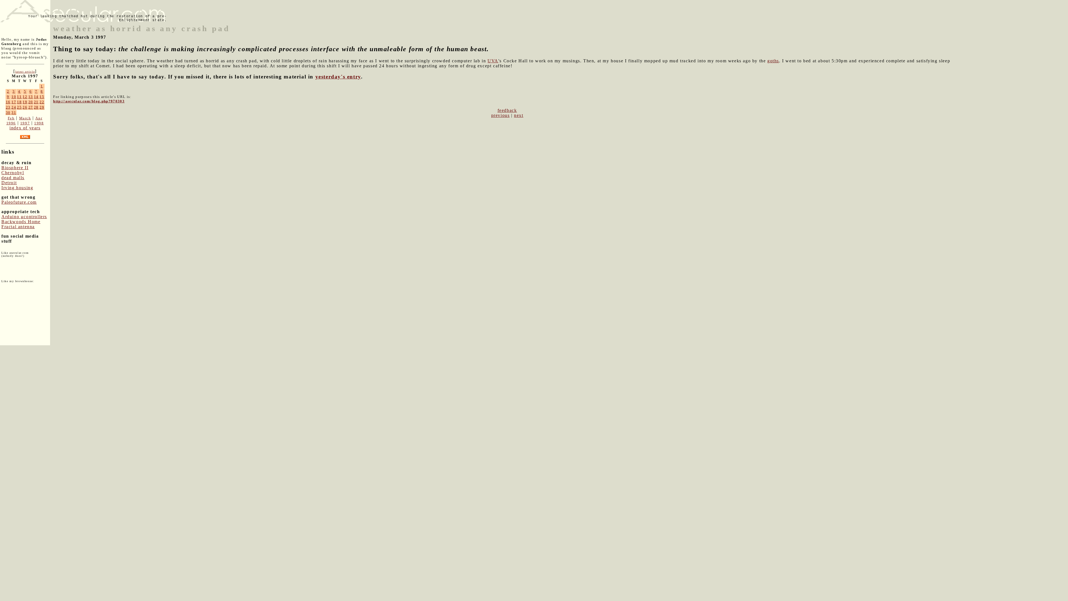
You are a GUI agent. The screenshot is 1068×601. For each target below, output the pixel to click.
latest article (25, 71)
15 (41, 97)
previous (500, 115)
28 (36, 107)
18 (19, 102)
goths (773, 60)
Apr (38, 118)
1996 (11, 123)
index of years (24, 127)
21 (36, 102)
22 (41, 102)
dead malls (12, 177)
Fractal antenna (18, 226)
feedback (507, 110)
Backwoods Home (20, 221)
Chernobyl (12, 172)
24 (13, 107)
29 (41, 107)
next (518, 115)
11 (19, 97)
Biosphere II (14, 167)
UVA (493, 60)
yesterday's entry (338, 77)
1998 (39, 123)
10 (13, 97)
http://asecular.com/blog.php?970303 (89, 101)
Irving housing (17, 187)
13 (30, 97)
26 (25, 107)
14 (36, 97)
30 (8, 112)
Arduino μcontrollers (24, 216)
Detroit (9, 182)
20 (30, 102)
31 (13, 112)
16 (8, 102)
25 (19, 107)
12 (25, 97)
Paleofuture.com (19, 202)
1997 (25, 123)
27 (30, 107)
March (25, 118)
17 (13, 102)
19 (25, 102)
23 (8, 107)
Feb (11, 118)
